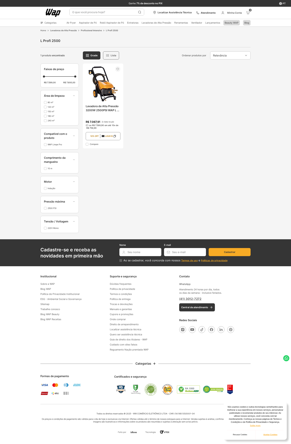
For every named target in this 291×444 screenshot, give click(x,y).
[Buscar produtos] (139, 12)
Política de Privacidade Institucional (59, 294)
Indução (51, 188)
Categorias (50, 22)
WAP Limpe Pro (55, 144)
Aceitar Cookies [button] (270, 435)
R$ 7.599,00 (50, 82)
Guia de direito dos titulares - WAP (128, 339)
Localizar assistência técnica (125, 329)
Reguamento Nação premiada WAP (129, 349)
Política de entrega (120, 299)
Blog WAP (45, 288)
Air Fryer (71, 22)
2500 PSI (52, 208)
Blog (246, 22)
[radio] (91, 55)
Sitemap (45, 304)
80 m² (50, 102)
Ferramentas (181, 22)
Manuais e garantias (121, 309)
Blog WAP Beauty (49, 314)
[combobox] (106, 12)
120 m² (51, 107)
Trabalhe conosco (50, 309)
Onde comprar (118, 319)
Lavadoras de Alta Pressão (156, 22)
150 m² (51, 111)
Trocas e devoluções (121, 304)
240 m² (51, 120)
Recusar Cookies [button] (240, 435)
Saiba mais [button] (255, 425)
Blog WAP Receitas (50, 319)
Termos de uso (189, 260)
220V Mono (53, 228)
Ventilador (196, 22)
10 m (50, 168)
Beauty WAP (231, 22)
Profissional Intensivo (91, 30)
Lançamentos (212, 22)
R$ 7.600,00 (69, 82)
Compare (94, 144)
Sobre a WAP (47, 283)
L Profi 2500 (112, 30)
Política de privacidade (122, 288)
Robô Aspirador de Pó (112, 22)
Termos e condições (121, 294)
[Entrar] (231, 13)
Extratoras (132, 22)
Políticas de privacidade (214, 260)
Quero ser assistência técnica (126, 334)
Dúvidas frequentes (120, 283)
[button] (59, 96)
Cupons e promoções (121, 314)
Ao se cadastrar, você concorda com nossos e (175, 260)
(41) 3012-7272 (190, 299)
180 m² (51, 116)
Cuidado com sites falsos (123, 344)
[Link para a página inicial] (43, 30)
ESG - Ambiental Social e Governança (61, 299)
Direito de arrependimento (124, 324)
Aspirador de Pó (88, 22)
